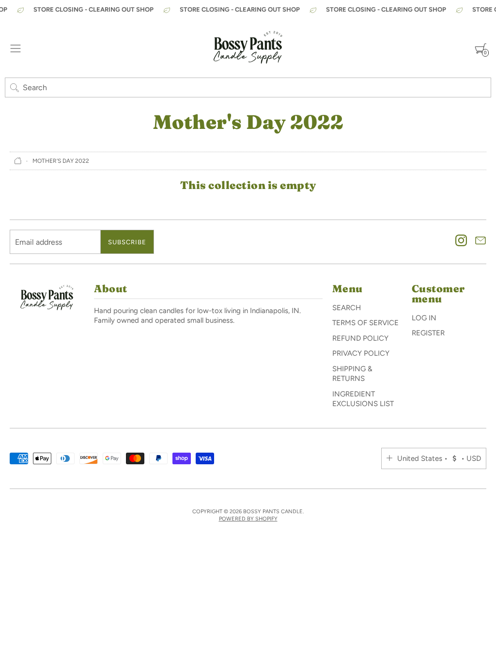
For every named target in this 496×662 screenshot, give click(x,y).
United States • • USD (439, 458)
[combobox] (248, 87)
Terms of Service (365, 322)
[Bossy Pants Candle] (248, 48)
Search (346, 307)
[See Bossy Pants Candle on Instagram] (461, 242)
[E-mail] (480, 242)
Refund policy (360, 338)
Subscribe (127, 242)
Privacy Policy (360, 353)
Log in (424, 318)
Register (428, 333)
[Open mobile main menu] (15, 48)
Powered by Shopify (248, 519)
